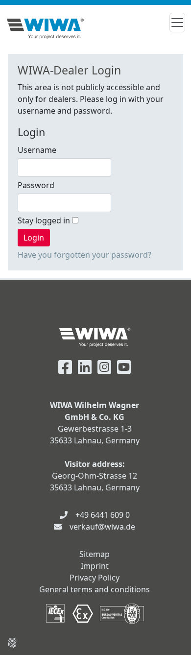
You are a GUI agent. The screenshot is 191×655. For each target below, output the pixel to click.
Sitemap (94, 554)
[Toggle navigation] (177, 22)
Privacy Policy (94, 577)
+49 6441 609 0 (102, 514)
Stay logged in (45, 220)
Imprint (95, 565)
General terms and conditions (94, 589)
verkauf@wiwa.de (102, 526)
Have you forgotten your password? (84, 254)
